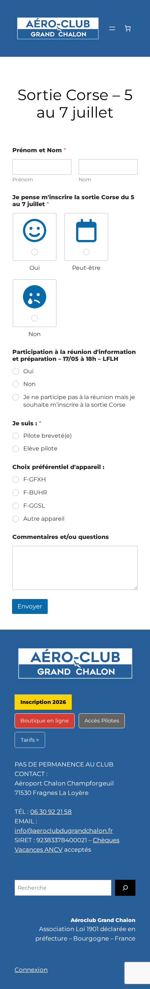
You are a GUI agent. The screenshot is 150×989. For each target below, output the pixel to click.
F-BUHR (35, 492)
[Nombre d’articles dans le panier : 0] (127, 28)
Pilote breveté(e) (47, 435)
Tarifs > (30, 740)
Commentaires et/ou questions (60, 536)
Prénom (22, 180)
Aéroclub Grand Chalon (103, 920)
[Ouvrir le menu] (112, 28)
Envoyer (29, 606)
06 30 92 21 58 (51, 811)
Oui (28, 371)
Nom (85, 180)
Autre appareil (43, 518)
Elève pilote (40, 448)
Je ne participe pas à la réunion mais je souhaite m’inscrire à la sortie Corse (79, 401)
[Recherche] (125, 887)
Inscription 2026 (43, 702)
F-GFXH (34, 479)
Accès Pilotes (101, 720)
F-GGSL (34, 505)
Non (29, 384)
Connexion (31, 969)
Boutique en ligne (44, 720)
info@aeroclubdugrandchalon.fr (64, 830)
